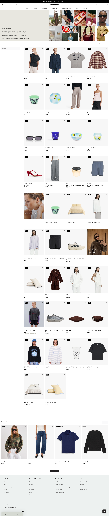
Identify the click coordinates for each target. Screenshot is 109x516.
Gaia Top (26, 76)
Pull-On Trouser (49, 185)
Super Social (83, 489)
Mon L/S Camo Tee (6, 461)
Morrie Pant (69, 112)
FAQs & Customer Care (35, 487)
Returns (31, 492)
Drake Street (85, 460)
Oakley (25, 147)
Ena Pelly (26, 366)
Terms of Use (58, 489)
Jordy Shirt (47, 76)
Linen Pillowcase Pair (50, 402)
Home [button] (17, 4)
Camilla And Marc (29, 183)
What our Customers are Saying (63, 487)
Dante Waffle (85, 461)
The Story (57, 481)
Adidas (89, 183)
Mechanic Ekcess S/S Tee (72, 76)
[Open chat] (104, 511)
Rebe (46, 183)
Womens (6, 481)
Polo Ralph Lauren (60, 460)
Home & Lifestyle (8, 487)
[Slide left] (103, 422)
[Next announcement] (104, 1)
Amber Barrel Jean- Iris (34, 461)
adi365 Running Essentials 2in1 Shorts (54, 258)
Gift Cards (6, 492)
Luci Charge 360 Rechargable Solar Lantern (75, 186)
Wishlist (31, 484)
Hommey (26, 294)
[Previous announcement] (4, 1)
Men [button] (11, 4)
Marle (67, 111)
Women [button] (4, 4)
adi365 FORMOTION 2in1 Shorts (95, 185)
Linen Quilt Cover (70, 222)
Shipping (31, 489)
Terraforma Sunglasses (30, 149)
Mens (5, 484)
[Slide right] (106, 422)
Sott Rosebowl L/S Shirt (93, 76)
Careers (82, 484)
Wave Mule (26, 185)
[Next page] (75, 410)
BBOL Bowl (68, 149)
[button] (96, 4)
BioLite (68, 183)
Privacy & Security (59, 492)
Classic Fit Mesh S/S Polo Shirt (62, 461)
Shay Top (89, 112)
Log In (31, 481)
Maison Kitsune (49, 147)
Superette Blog (84, 481)
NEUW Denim (31, 460)
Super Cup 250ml (28, 112)
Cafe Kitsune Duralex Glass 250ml (53, 149)
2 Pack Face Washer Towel (94, 330)
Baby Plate (48, 112)
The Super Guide (84, 487)
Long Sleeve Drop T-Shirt (93, 222)
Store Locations (59, 484)
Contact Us (32, 494)
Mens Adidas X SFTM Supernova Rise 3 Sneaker (75, 259)
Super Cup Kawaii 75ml (93, 149)
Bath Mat (68, 330)
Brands (5, 489)
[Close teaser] (23, 512)
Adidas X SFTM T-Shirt (29, 330)
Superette (3, 460)
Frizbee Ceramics (28, 111)
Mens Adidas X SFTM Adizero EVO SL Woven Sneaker (54, 331)
